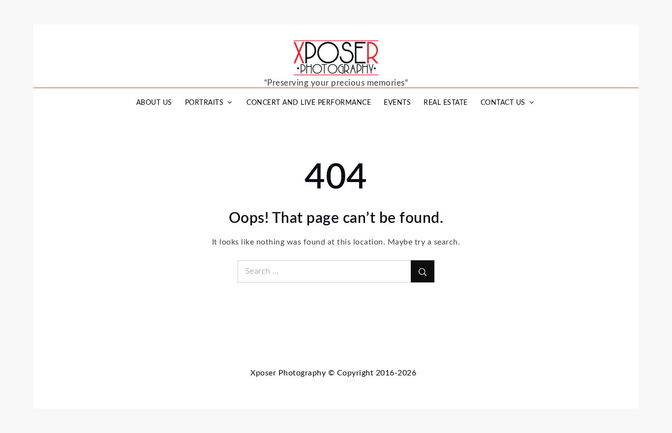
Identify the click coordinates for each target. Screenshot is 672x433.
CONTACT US (503, 102)
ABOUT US (154, 102)
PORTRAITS (204, 102)
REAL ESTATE (446, 102)
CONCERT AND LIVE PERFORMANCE (308, 102)
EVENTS (397, 102)
